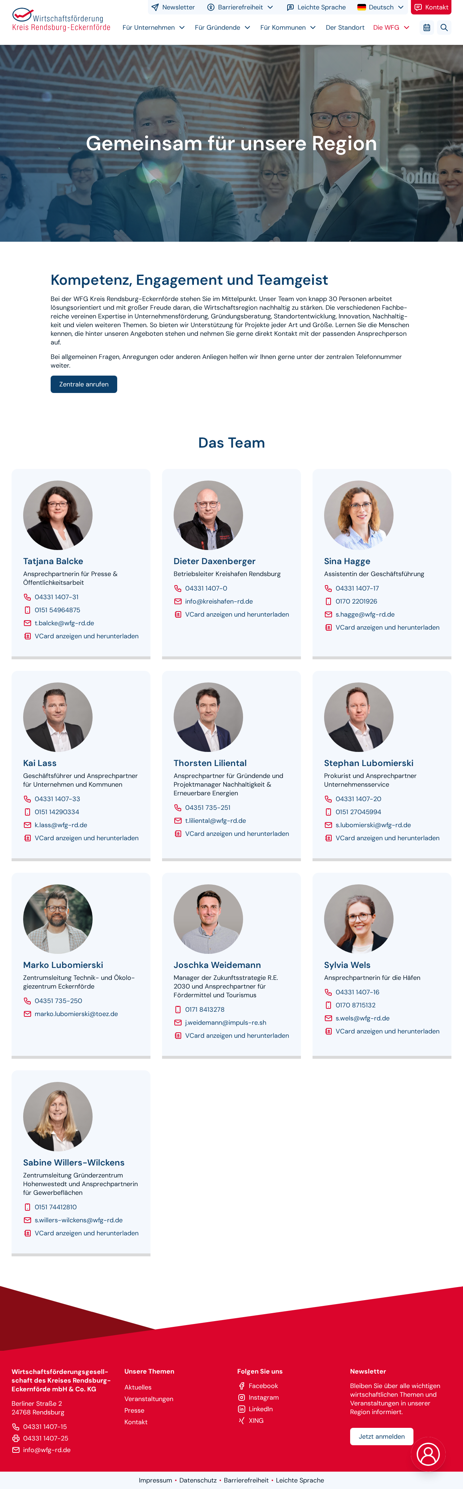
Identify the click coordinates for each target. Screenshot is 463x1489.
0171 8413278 (205, 1009)
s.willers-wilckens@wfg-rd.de (79, 1220)
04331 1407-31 (56, 597)
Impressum (155, 1480)
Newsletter (178, 7)
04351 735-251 (207, 807)
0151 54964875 (57, 610)
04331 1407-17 (357, 588)
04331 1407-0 (206, 588)
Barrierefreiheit (246, 1480)
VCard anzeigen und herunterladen (87, 636)
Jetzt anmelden (382, 1436)
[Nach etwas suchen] (444, 27)
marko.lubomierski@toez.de (76, 1014)
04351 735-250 (58, 1001)
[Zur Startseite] (61, 22)
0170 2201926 (356, 601)
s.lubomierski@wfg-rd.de (373, 825)
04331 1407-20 (358, 799)
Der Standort (345, 27)
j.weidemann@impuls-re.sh (225, 1022)
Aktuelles (138, 1387)
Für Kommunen (283, 27)
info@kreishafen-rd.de (219, 601)
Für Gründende (217, 27)
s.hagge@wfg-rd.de (365, 614)
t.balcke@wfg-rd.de (64, 623)
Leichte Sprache (322, 7)
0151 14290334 (57, 812)
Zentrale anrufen (84, 384)
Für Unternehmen (149, 27)
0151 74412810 (56, 1207)
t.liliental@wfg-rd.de (215, 820)
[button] (428, 1454)
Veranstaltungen (148, 1399)
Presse (134, 1410)
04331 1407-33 (57, 799)
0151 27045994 (358, 812)
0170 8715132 (355, 1005)
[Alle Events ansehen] (427, 27)
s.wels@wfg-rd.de (363, 1018)
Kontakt (437, 7)
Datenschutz (198, 1480)
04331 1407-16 (357, 992)
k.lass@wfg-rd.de (61, 825)
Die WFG (386, 27)
